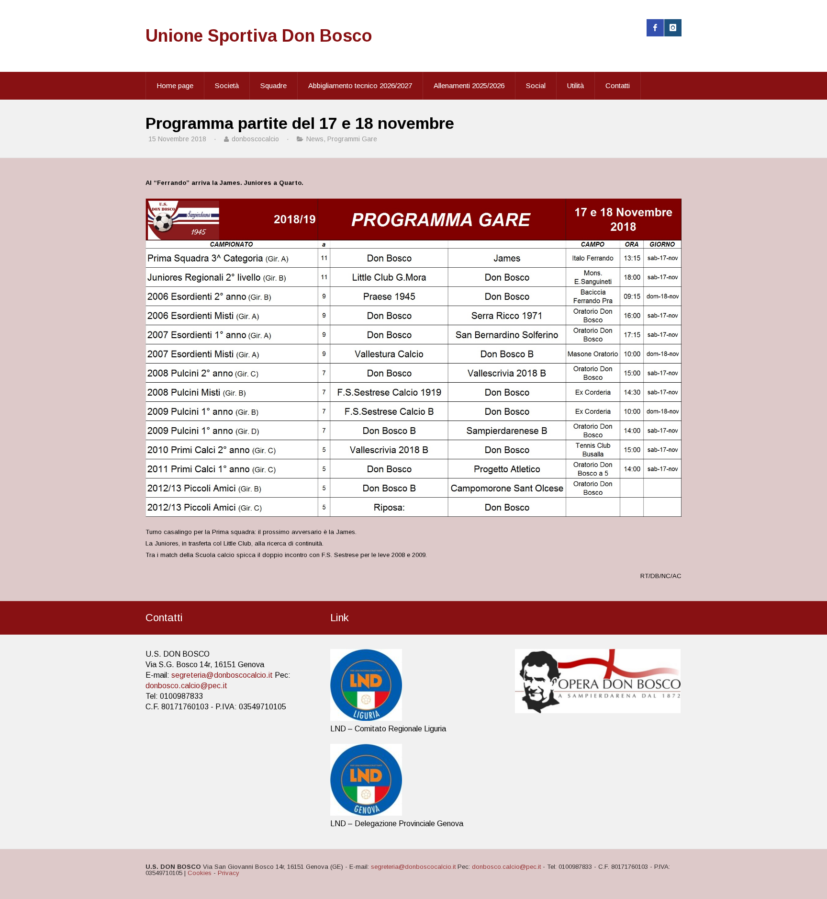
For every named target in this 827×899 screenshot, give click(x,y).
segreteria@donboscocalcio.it (222, 675)
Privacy (228, 872)
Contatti (617, 85)
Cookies (200, 872)
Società (227, 85)
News (315, 139)
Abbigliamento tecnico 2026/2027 (360, 85)
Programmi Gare (352, 139)
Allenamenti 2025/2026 (469, 85)
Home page (174, 85)
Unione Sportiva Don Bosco (258, 36)
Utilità (575, 85)
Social (536, 85)
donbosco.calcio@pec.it (186, 686)
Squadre (273, 85)
